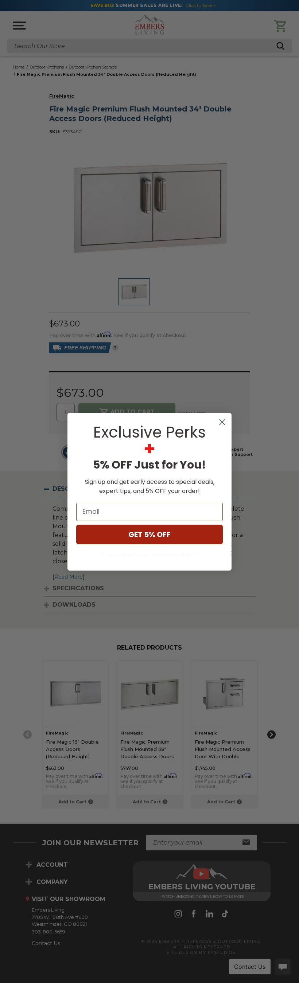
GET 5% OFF (149, 534)
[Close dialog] (222, 422)
